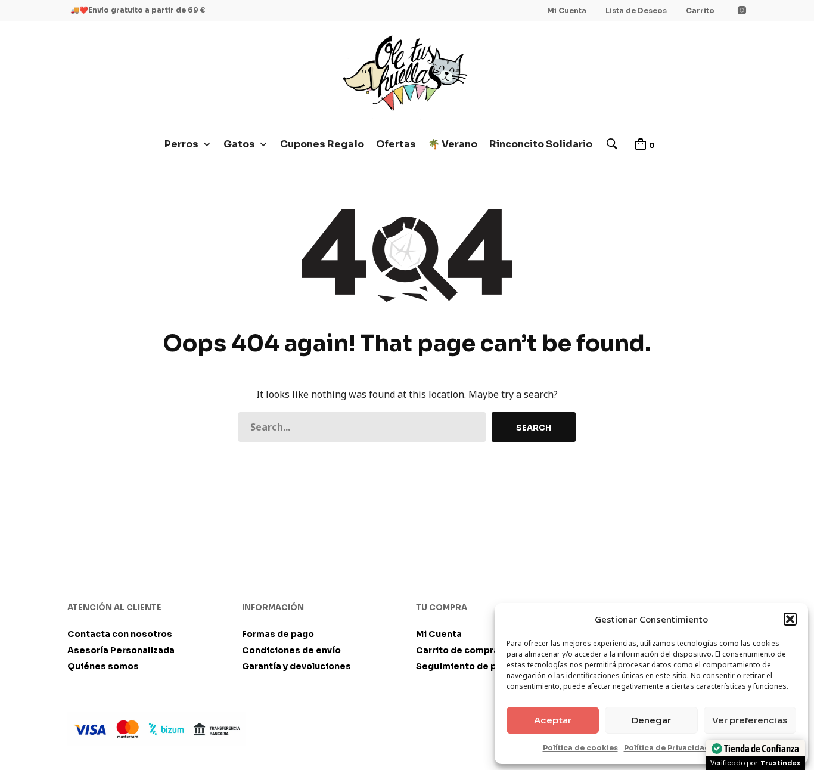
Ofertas (396, 144)
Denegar (651, 720)
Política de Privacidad (667, 747)
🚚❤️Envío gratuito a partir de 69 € (138, 9)
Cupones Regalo (322, 144)
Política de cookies (580, 747)
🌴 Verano (452, 144)
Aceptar (552, 720)
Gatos (239, 144)
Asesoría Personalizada (121, 650)
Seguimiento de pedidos (472, 666)
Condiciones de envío (291, 650)
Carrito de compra (457, 650)
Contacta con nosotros (119, 634)
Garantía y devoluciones (296, 666)
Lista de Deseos (636, 10)
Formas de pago (278, 634)
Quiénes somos (103, 666)
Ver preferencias (749, 720)
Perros (181, 144)
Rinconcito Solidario (540, 144)
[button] (790, 619)
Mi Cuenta (566, 10)
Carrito (700, 10)
